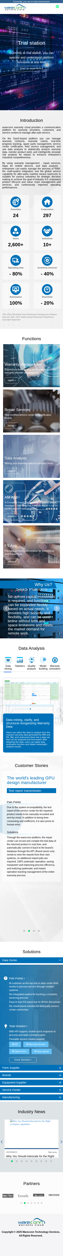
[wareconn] (31, 1222)
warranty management (27, 163)
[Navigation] (57, 6)
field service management (39, 146)
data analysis (50, 166)
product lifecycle (11, 182)
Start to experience (31, 68)
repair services (51, 163)
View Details (22, 1059)
